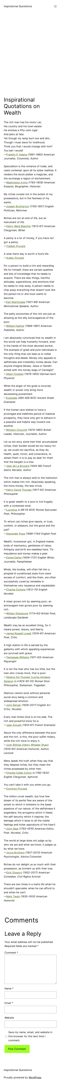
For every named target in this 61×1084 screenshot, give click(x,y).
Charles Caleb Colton (19, 772)
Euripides (11, 397)
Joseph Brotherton (17, 206)
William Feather (15, 325)
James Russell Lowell (18, 633)
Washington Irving (17, 182)
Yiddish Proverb (15, 246)
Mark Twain (13, 896)
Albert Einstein (15, 374)
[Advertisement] (30, 53)
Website (9, 1017)
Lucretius (11, 509)
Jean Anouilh (14, 725)
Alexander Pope (15, 533)
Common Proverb (16, 788)
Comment (11, 952)
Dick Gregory (14, 872)
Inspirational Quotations (18, 6)
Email (9, 1003)
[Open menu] (55, 6)
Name (9, 988)
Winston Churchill (16, 429)
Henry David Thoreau (19, 489)
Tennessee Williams (17, 657)
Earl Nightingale (15, 302)
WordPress (35, 1077)
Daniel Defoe (14, 557)
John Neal (12, 828)
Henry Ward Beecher (18, 226)
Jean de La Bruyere (17, 465)
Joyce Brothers (15, 852)
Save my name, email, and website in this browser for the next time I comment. (30, 1036)
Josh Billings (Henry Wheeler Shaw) (27, 744)
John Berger (13, 705)
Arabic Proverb (15, 257)
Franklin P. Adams (16, 154)
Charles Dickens (15, 589)
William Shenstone (17, 613)
